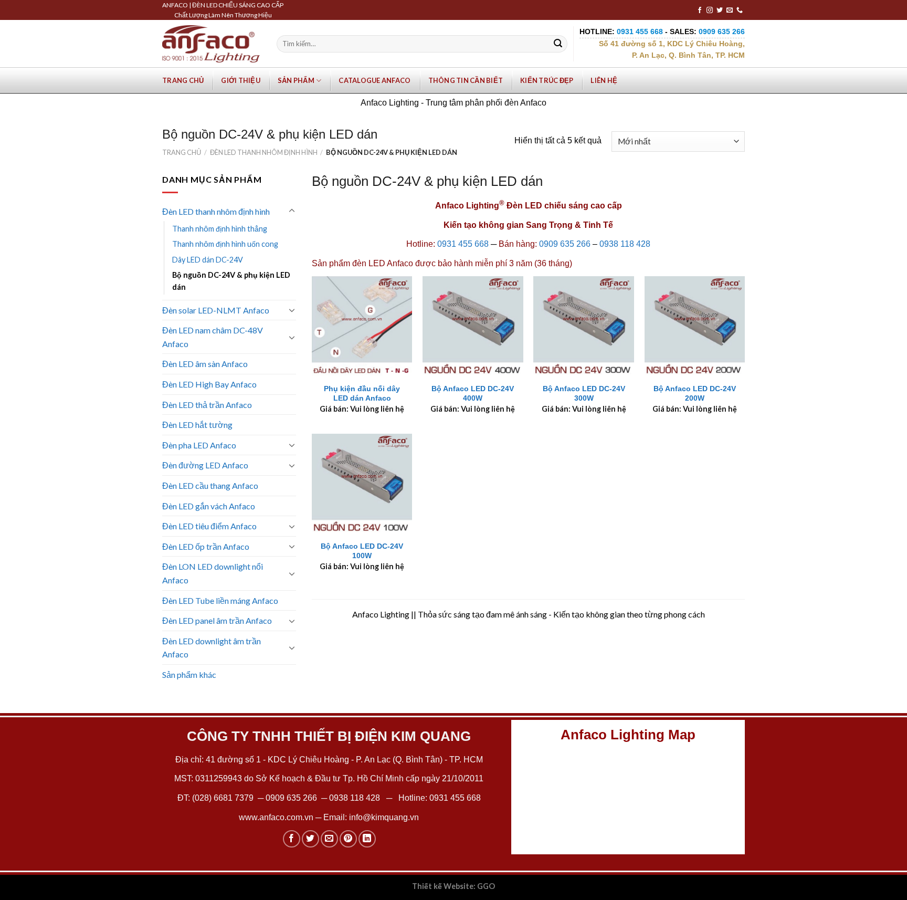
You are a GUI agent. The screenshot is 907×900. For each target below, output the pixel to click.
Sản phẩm (296, 80)
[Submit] (558, 44)
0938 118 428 (624, 243)
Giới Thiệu (240, 80)
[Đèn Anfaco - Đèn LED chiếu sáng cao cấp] (211, 43)
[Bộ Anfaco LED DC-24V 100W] (362, 484)
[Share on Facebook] (291, 838)
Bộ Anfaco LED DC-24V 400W (472, 393)
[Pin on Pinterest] (348, 838)
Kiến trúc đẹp (546, 80)
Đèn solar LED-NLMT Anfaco (215, 310)
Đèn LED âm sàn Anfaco (205, 364)
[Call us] (739, 10)
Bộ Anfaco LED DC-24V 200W (694, 393)
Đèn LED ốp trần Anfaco (205, 546)
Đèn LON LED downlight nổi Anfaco (212, 573)
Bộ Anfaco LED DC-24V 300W (584, 393)
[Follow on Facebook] (700, 10)
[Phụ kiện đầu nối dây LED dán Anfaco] (362, 326)
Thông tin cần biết (465, 80)
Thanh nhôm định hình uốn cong (225, 243)
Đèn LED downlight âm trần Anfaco (211, 648)
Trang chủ (183, 80)
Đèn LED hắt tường (197, 425)
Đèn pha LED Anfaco (199, 445)
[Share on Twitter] (310, 838)
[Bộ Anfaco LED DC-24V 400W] (473, 326)
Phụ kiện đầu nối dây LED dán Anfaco (362, 393)
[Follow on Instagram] (709, 10)
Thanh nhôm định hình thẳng (219, 228)
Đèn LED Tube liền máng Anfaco (220, 600)
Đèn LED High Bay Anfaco (209, 384)
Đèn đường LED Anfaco (205, 465)
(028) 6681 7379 (224, 797)
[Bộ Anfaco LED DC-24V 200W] (695, 326)
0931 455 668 (463, 243)
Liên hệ (603, 80)
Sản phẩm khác (189, 674)
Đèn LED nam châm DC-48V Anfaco (212, 337)
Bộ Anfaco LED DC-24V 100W (362, 551)
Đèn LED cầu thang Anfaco (210, 485)
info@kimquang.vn (384, 817)
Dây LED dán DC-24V (207, 259)
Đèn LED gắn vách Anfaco (208, 506)
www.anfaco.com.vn (276, 817)
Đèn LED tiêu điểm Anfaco (209, 526)
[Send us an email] (729, 10)
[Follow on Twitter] (719, 10)
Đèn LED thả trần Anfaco (207, 405)
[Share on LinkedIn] (367, 838)
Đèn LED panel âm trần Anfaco (217, 620)
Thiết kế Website (442, 886)
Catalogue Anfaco (374, 80)
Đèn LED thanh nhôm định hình (264, 152)
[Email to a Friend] (329, 838)
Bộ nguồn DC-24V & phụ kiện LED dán (231, 280)
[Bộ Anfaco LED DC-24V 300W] (583, 326)
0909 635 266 (564, 243)
